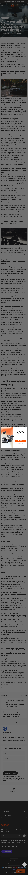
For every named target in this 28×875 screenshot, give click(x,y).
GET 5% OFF (20, 440)
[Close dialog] (26, 428)
